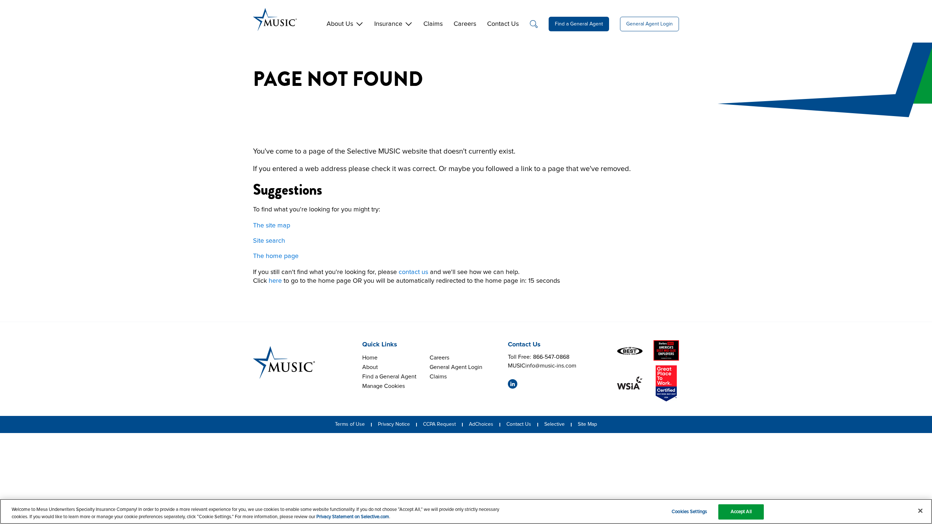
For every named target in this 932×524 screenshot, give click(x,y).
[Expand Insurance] (408, 23)
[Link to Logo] (630, 350)
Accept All (741, 511)
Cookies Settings (689, 511)
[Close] (920, 511)
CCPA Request (439, 424)
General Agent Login (649, 24)
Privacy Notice (394, 424)
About (370, 367)
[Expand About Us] (359, 23)
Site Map (587, 424)
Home (370, 358)
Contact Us (518, 424)
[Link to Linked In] (512, 384)
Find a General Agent (579, 24)
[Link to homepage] (284, 362)
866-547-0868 (551, 357)
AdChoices (481, 424)
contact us (413, 272)
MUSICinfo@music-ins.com (542, 366)
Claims (438, 377)
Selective (554, 424)
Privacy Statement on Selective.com (352, 516)
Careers (439, 358)
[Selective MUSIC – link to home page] (275, 19)
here (275, 281)
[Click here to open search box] (534, 24)
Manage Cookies (383, 386)
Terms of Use (350, 424)
